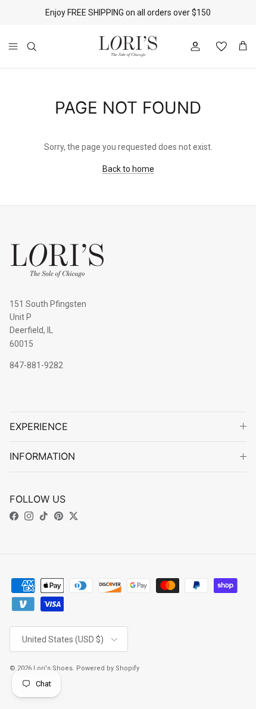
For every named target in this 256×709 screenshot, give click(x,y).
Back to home (128, 169)
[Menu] (13, 46)
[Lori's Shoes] (128, 46)
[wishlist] (217, 46)
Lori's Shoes (53, 668)
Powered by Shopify (107, 668)
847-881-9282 (36, 365)
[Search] (39, 46)
